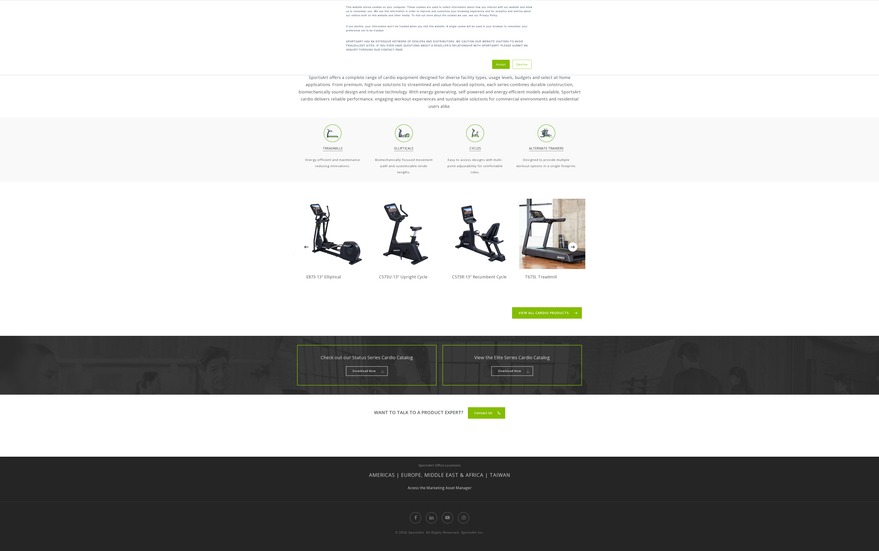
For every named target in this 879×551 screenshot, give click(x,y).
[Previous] (306, 247)
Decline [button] (522, 64)
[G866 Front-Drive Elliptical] (505, 234)
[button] (547, 313)
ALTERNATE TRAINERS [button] (546, 148)
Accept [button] (501, 64)
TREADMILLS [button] (333, 148)
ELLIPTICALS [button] (403, 148)
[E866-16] (578, 234)
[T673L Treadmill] (359, 234)
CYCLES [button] (475, 148)
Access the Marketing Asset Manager (440, 487)
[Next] (572, 247)
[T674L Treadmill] (432, 234)
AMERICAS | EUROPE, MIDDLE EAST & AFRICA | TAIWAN (439, 474)
